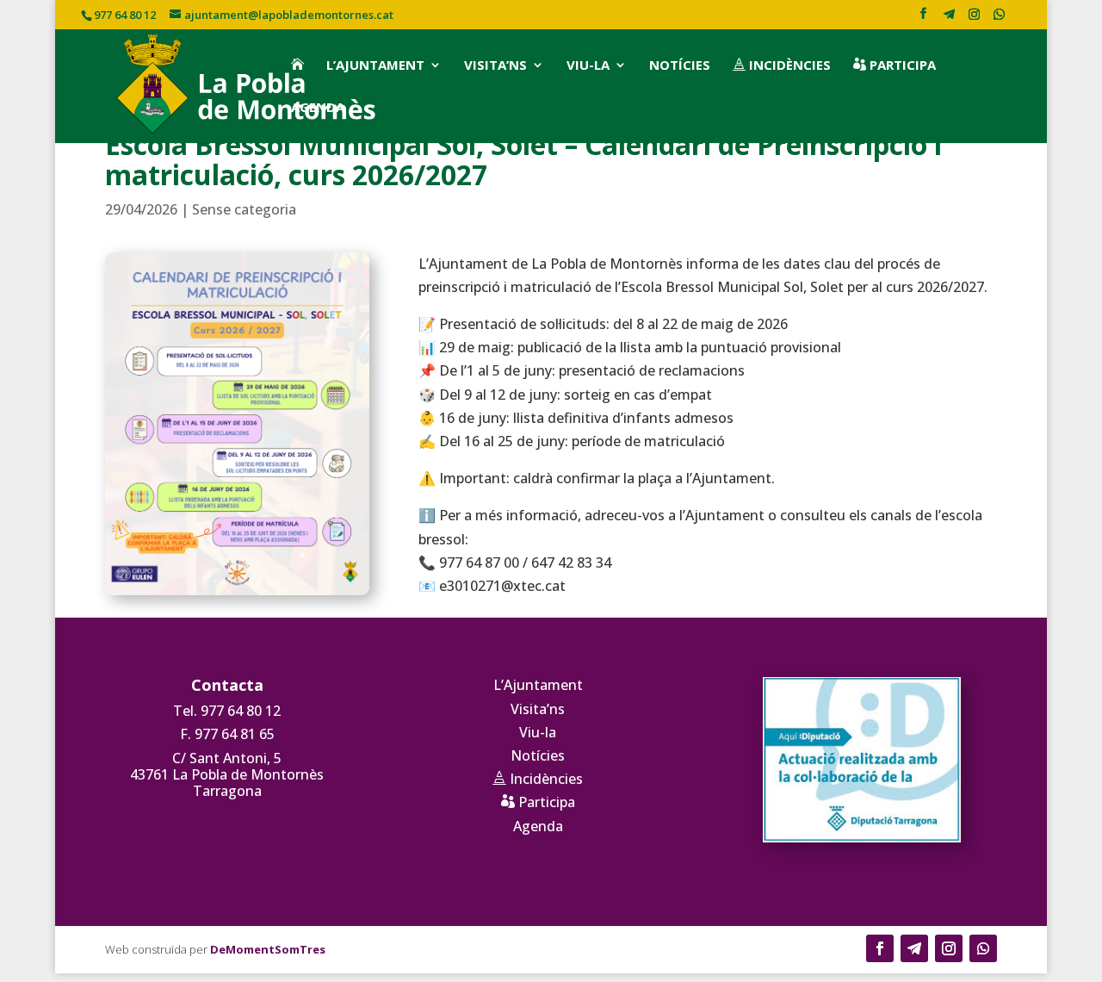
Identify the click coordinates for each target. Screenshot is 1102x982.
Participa (894, 65)
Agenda (317, 107)
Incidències (782, 65)
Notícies (679, 65)
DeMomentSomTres (267, 949)
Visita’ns (495, 65)
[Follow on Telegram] (914, 948)
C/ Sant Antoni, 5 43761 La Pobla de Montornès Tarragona (227, 774)
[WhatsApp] (999, 18)
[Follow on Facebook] (880, 948)
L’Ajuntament (375, 65)
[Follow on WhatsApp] (983, 948)
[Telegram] (949, 18)
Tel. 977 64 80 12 (227, 710)
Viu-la (588, 65)
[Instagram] (974, 18)
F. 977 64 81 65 (227, 733)
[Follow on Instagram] (949, 948)
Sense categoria (244, 209)
